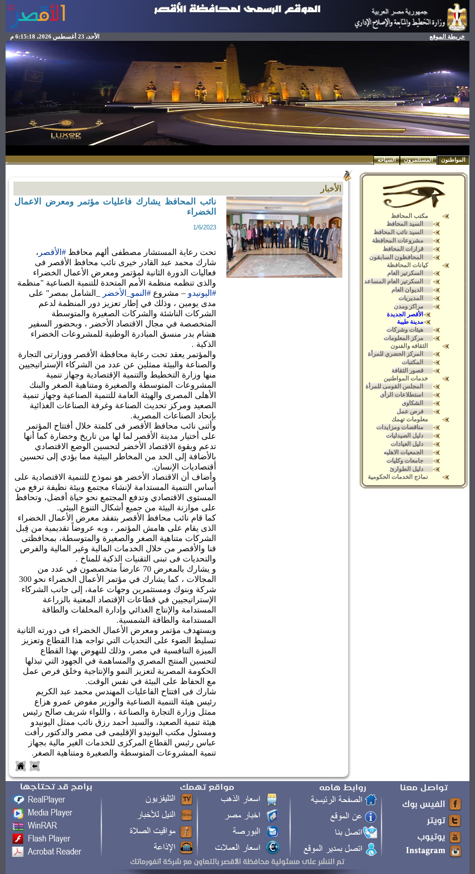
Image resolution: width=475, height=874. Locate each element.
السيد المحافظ (405, 223)
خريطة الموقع (447, 36)
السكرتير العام (405, 272)
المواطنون (453, 160)
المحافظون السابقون (396, 257)
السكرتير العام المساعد (394, 281)
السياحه (387, 160)
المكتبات (413, 362)
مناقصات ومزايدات (400, 427)
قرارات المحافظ (403, 248)
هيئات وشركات (405, 329)
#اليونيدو (202, 293)
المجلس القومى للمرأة (395, 386)
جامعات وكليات (405, 460)
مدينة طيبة (410, 321)
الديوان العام (408, 289)
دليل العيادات (407, 443)
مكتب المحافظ (409, 215)
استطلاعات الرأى (402, 394)
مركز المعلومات (404, 337)
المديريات (411, 297)
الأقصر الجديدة (405, 314)
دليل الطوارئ (407, 468)
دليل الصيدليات (405, 435)
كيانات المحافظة (407, 264)
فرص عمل (410, 411)
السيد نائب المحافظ (398, 231)
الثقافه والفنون (409, 345)
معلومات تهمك (410, 419)
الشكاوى (413, 402)
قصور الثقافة (408, 370)
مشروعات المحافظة (398, 240)
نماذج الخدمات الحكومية (398, 476)
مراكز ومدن (409, 306)
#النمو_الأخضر (127, 293)
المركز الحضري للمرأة (396, 353)
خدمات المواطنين (406, 378)
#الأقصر (52, 252)
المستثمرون (418, 160)
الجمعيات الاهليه (404, 452)
